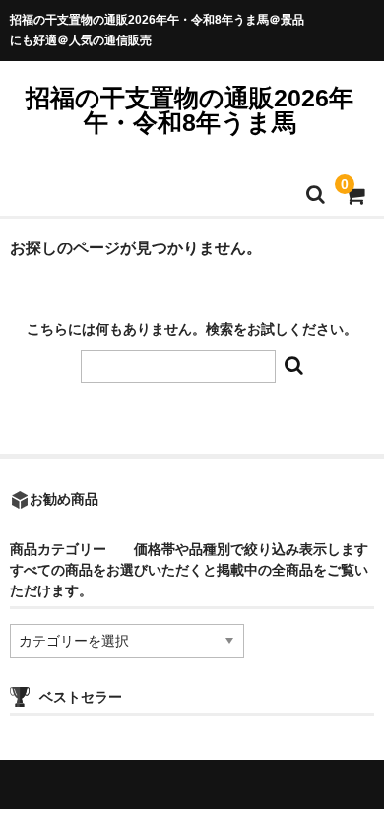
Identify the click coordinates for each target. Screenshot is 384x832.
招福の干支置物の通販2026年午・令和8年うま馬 (189, 110)
